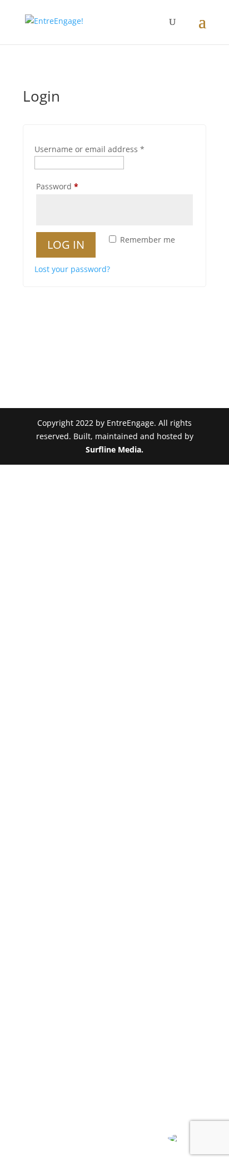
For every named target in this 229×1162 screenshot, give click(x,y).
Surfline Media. (114, 449)
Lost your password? (72, 269)
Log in (65, 244)
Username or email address (89, 149)
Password (74, 186)
